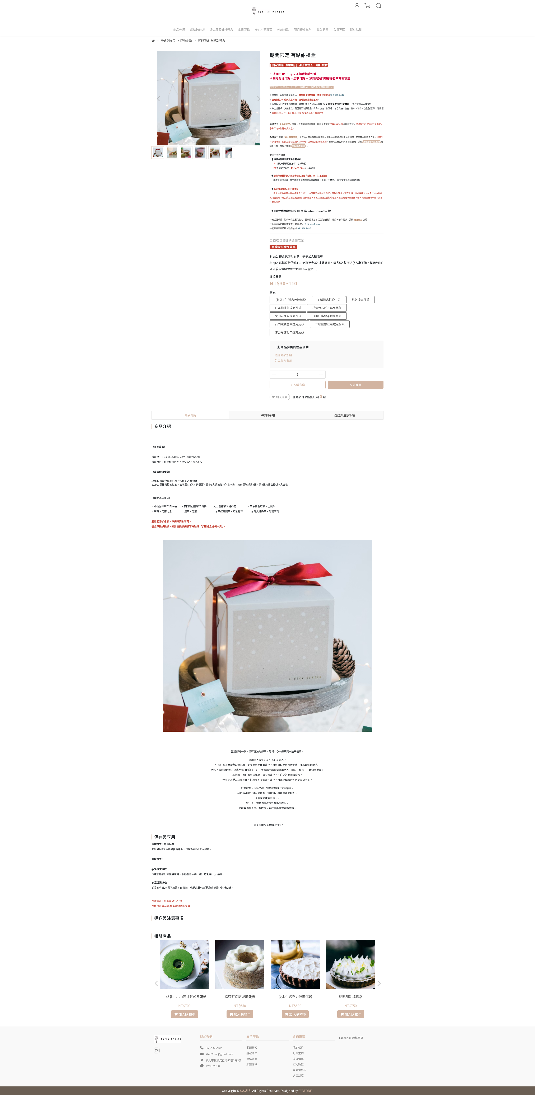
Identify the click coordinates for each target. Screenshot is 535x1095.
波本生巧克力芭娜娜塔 (295, 997)
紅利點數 (298, 1064)
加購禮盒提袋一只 (329, 300)
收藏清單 (298, 1059)
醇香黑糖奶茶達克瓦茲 (289, 332)
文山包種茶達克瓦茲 (288, 316)
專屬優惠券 (299, 1070)
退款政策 (251, 1053)
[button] (258, 98)
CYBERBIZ (305, 1091)
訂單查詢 (298, 1053)
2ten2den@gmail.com (219, 1054)
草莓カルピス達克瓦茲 (326, 308)
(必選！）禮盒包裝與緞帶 (290, 300)
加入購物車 (297, 385)
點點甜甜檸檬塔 (350, 997)
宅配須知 (251, 1047)
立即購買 (355, 385)
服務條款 (251, 1064)
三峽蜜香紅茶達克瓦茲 (329, 324)
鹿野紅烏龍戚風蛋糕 (240, 997)
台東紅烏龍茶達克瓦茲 (326, 316)
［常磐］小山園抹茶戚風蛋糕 (184, 997)
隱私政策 (251, 1059)
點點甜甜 (246, 1091)
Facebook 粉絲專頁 (351, 1038)
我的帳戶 (298, 1047)
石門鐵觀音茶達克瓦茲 (289, 324)
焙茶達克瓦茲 (360, 300)
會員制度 (298, 1075)
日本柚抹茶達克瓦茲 (288, 308)
